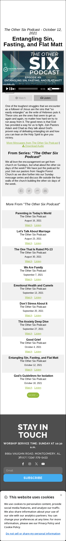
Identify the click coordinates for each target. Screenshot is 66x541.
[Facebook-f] (23, 463)
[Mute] (49, 89)
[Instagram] (29, 463)
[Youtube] (43, 463)
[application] (33, 88)
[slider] (28, 89)
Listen (47, 97)
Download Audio (34, 145)
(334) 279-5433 (38, 457)
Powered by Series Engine (33, 404)
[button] (51, 9)
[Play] (9, 90)
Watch (22, 97)
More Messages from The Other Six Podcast (32, 142)
